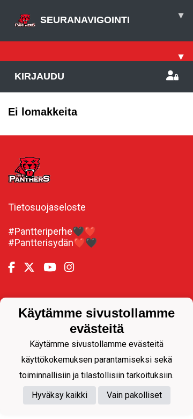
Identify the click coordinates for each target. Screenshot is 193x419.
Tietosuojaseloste (47, 207)
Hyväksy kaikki (59, 395)
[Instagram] (73, 267)
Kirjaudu (39, 76)
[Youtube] (53, 267)
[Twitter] (33, 267)
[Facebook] (16, 267)
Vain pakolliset (134, 395)
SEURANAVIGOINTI (111, 17)
